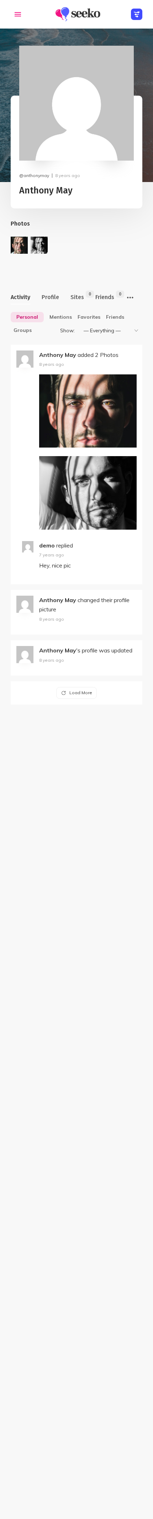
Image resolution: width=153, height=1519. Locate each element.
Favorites (89, 317)
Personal (27, 317)
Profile (50, 297)
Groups (23, 330)
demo (47, 545)
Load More (80, 692)
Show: (67, 330)
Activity (20, 297)
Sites (77, 296)
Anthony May (57, 354)
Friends (104, 296)
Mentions (60, 317)
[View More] (130, 298)
